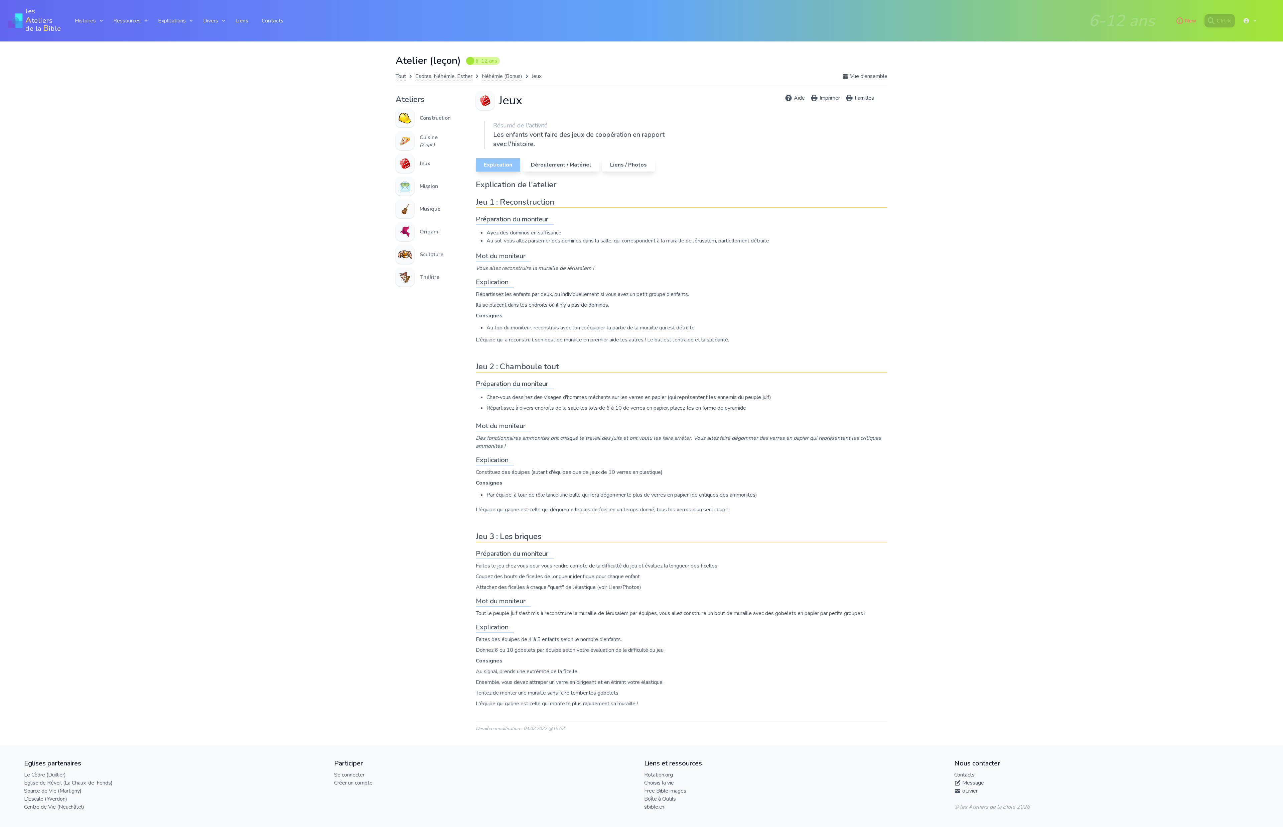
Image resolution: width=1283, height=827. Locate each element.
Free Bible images (665, 791)
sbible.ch (654, 807)
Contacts (272, 20)
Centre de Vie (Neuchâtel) (54, 807)
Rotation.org (658, 775)
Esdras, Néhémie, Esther (443, 76)
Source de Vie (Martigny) (53, 791)
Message (973, 783)
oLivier (970, 791)
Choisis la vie (659, 783)
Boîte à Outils (660, 799)
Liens (242, 20)
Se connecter (349, 775)
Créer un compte (353, 783)
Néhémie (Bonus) (502, 76)
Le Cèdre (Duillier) (45, 775)
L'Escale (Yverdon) (45, 799)
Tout (401, 76)
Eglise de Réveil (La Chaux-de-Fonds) (68, 783)
